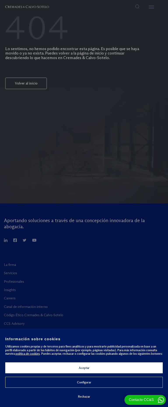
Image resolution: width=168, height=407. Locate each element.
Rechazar (84, 396)
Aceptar (84, 368)
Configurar (84, 382)
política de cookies (28, 354)
